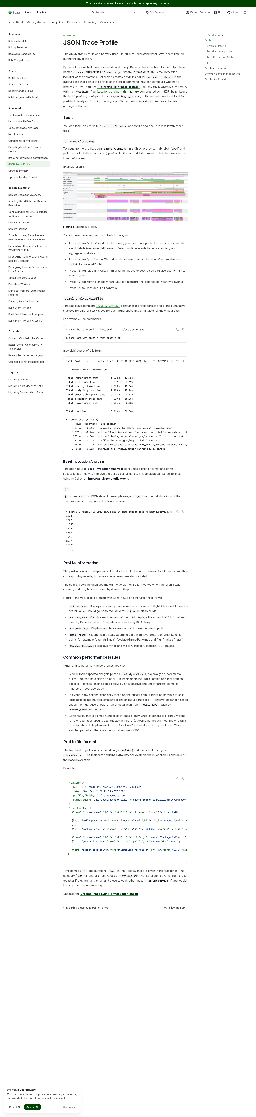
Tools (207, 40)
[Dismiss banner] (251, 3)
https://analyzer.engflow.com (108, 478)
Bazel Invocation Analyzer (222, 56)
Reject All (15, 1107)
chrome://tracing (216, 45)
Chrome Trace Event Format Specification (109, 893)
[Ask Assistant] (183, 329)
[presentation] (125, 405)
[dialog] (42, 1099)
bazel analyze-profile (219, 51)
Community (107, 22)
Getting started (36, 22)
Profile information (215, 68)
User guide (56, 22)
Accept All (32, 1107)
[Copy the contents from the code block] (177, 329)
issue (137, 3)
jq (208, 62)
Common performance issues (222, 73)
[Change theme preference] (245, 12)
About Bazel (15, 22)
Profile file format (215, 79)
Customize (69, 1107)
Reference (73, 22)
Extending (90, 22)
